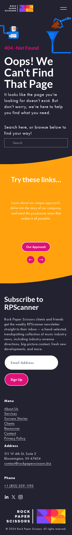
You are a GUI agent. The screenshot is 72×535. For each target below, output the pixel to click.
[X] (13, 497)
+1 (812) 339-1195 (19, 486)
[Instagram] (20, 497)
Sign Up (16, 379)
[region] (36, 230)
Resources (12, 428)
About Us (11, 409)
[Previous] (30, 259)
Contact (10, 433)
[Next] (41, 259)
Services (10, 413)
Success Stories (16, 418)
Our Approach (36, 247)
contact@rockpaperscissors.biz (27, 463)
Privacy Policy (14, 438)
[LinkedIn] (6, 497)
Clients (9, 423)
